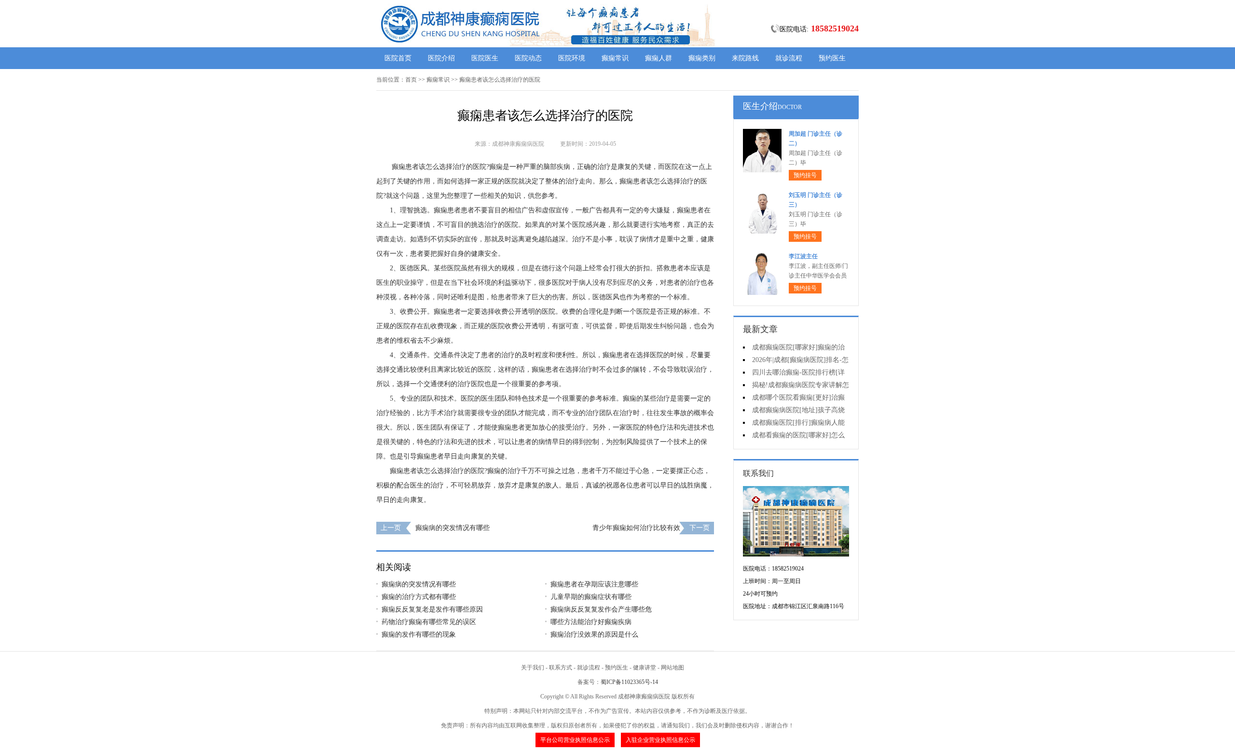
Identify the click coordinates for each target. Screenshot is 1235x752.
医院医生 (484, 58)
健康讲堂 (644, 667)
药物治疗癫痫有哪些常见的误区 (429, 622)
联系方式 (560, 667)
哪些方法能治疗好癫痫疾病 (590, 622)
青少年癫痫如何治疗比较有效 (636, 527)
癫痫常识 (615, 58)
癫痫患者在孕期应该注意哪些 (594, 584)
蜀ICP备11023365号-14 (629, 682)
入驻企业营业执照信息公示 (660, 740)
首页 (411, 79)
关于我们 (532, 667)
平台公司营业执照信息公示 (575, 740)
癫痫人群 (658, 58)
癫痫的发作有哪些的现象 (419, 634)
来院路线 (745, 58)
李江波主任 (803, 256)
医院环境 (571, 58)
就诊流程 (788, 58)
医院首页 (398, 58)
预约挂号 (805, 175)
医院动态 (528, 58)
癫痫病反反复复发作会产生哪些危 (601, 609)
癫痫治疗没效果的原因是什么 (594, 634)
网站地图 (672, 667)
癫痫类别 (701, 58)
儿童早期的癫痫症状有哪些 (590, 596)
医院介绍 (441, 58)
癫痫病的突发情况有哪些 (452, 527)
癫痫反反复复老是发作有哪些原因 (432, 609)
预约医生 (832, 58)
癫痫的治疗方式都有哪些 (419, 596)
